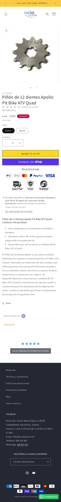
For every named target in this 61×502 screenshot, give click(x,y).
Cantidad (6, 137)
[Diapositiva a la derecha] (37, 87)
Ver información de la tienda (18, 211)
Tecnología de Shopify (38, 497)
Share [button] (8, 303)
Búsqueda (11, 370)
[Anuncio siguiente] (55, 3)
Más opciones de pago (30, 169)
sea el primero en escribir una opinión (30, 351)
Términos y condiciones (17, 376)
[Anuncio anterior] (5, 3)
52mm (8, 130)
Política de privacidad (16, 390)
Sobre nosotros (13, 403)
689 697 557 (22, 444)
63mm (22, 130)
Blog (8, 396)
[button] (6, 14)
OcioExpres (24, 497)
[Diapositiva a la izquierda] (24, 87)
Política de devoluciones (17, 383)
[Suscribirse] (47, 461)
